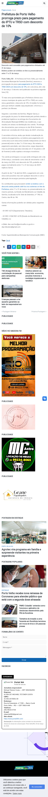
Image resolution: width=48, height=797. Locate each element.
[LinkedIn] (23, 247)
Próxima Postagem (38, 311)
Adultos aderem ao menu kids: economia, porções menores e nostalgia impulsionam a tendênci (35, 276)
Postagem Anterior (9, 311)
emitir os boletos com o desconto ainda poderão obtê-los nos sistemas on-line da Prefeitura (23, 186)
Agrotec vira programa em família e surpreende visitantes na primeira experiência (21, 552)
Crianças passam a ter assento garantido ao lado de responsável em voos (12, 303)
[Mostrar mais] (38, 247)
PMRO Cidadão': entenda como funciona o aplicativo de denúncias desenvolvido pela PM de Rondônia (32, 609)
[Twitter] (14, 247)
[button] (2, 3)
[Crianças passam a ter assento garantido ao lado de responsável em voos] (12, 291)
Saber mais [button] (17, 793)
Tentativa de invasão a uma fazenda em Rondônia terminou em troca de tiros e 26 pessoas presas (32, 622)
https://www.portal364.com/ (13, 719)
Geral (14, 10)
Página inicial (6, 10)
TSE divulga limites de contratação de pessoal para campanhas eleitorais (12, 274)
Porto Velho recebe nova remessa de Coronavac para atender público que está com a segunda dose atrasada (22, 596)
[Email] (33, 247)
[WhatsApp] (19, 247)
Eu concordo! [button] (37, 787)
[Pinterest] (28, 247)
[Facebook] (9, 247)
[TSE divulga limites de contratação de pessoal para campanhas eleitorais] (12, 262)
